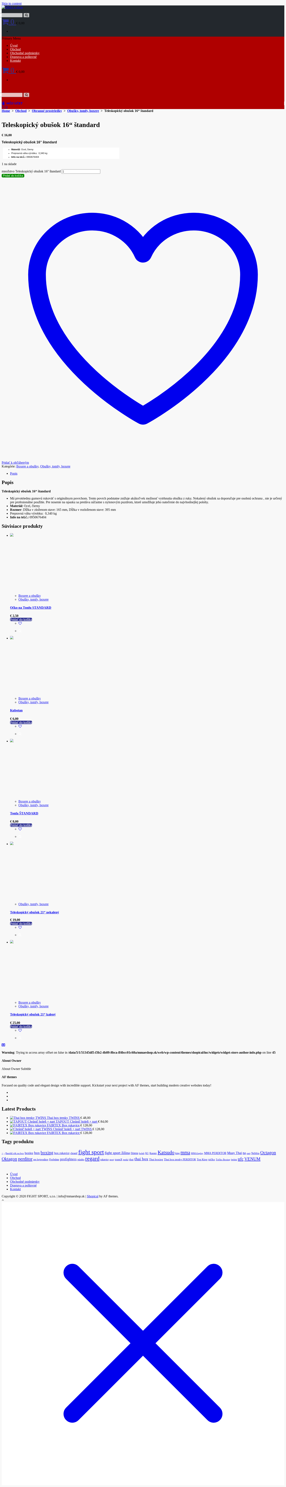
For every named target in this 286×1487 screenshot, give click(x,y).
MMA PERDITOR (215, 1153)
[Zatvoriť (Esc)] (281, 4)
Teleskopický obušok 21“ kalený (33, 1014)
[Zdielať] (272, 4)
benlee (29, 1153)
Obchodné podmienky (25, 53)
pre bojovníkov (40, 1159)
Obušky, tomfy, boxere (83, 111)
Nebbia (255, 1153)
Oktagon (9, 1158)
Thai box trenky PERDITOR (180, 1159)
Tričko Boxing (223, 1159)
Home (6, 111)
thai (131, 1159)
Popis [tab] (13, 473)
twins (234, 1159)
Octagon (268, 1152)
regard (92, 1159)
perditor (25, 1158)
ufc (240, 1158)
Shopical (92, 1196)
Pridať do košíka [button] (21, 619)
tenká (125, 1159)
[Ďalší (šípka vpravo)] (278, 743)
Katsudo (166, 1152)
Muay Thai (234, 1153)
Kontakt (15, 60)
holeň (141, 1153)
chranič (73, 1153)
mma (185, 1152)
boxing (47, 1152)
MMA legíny (197, 1153)
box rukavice (62, 1153)
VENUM (252, 1159)
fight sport (91, 1152)
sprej (112, 1159)
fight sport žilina (117, 1153)
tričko (211, 1159)
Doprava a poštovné (23, 57)
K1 (147, 1153)
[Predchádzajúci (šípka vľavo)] (7, 743)
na (244, 1153)
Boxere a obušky (27, 466)
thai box (141, 1159)
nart (248, 1153)
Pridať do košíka (13, 175)
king (177, 1153)
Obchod (15, 49)
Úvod (14, 45)
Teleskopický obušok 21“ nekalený (34, 912)
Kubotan (16, 710)
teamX (118, 1159)
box (37, 1153)
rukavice (104, 1159)
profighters (68, 1159)
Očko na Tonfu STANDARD (30, 607)
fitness (134, 1153)
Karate (153, 1153)
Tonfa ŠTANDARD (24, 813)
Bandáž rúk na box (14, 1153)
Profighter (54, 1159)
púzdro (80, 1159)
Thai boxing (156, 1159)
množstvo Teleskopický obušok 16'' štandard (31, 171)
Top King (202, 1159)
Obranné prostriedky (47, 111)
